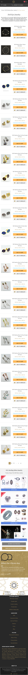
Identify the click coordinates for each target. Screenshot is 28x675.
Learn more (15, 673)
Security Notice (14, 643)
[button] (26, 1)
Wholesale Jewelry (14, 598)
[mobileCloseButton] (2, 2)
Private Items (14, 607)
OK (11, 673)
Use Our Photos (14, 621)
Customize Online (14, 618)
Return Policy (14, 637)
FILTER (4, 5)
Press (14, 626)
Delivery (14, 623)
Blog (14, 629)
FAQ (14, 615)
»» (20, 463)
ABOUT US (14, 665)
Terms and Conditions (14, 635)
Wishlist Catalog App (14, 609)
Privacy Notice (14, 640)
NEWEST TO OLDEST (18, 5)
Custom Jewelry (14, 604)
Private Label (14, 601)
